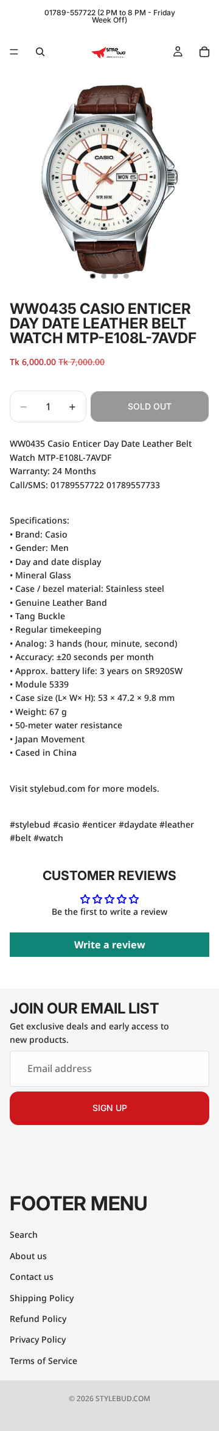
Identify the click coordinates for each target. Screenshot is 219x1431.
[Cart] (204, 51)
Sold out (150, 406)
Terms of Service (43, 1360)
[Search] (40, 51)
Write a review (109, 944)
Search (24, 1234)
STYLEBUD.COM (123, 1398)
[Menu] (14, 52)
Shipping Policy (42, 1297)
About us (28, 1255)
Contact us (32, 1276)
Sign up (109, 1108)
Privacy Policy (38, 1339)
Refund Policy (38, 1318)
